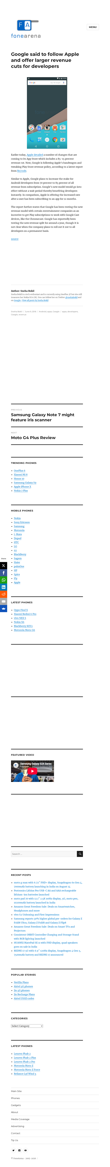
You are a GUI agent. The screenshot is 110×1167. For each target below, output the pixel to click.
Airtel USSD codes (24, 998)
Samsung (19, 526)
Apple (17, 582)
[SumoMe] (3, 608)
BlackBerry (20, 554)
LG (15, 546)
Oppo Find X (21, 610)
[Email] (3, 601)
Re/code (21, 170)
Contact (15, 1133)
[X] (3, 565)
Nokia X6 (19, 622)
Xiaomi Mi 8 (21, 474)
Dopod (17, 538)
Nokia (17, 518)
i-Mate (18, 534)
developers (72, 311)
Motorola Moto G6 (24, 630)
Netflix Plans (21, 982)
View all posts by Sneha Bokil (35, 300)
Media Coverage (20, 1119)
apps (49, 311)
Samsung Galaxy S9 (25, 482)
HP (15, 570)
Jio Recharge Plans (24, 994)
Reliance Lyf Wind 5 (25, 1073)
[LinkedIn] (3, 587)
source (14, 238)
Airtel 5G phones (23, 986)
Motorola (19, 530)
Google (56, 311)
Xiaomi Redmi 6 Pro (25, 614)
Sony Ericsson (22, 522)
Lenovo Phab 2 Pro (24, 1061)
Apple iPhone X (22, 486)
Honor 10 (19, 478)
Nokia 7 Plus (21, 490)
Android (42, 311)
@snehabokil (71, 297)
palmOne (19, 566)
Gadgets (16, 1105)
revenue (22, 314)
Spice (17, 574)
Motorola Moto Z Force (27, 1069)
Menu (93, 27)
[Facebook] (3, 572)
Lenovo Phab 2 (22, 1053)
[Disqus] (55, 364)
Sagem (18, 558)
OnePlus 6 (19, 470)
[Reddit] (3, 594)
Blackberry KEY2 (23, 626)
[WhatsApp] (3, 580)
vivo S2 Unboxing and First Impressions (36, 914)
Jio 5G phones (22, 990)
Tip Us (14, 1140)
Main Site (16, 1091)
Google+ (18, 300)
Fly (15, 578)
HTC (16, 542)
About (14, 1112)
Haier (17, 562)
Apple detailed (35, 154)
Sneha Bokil (16, 311)
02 (15, 550)
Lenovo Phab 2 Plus (25, 1057)
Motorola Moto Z (23, 1065)
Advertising (17, 1126)
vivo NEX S (20, 618)
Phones (15, 1098)
